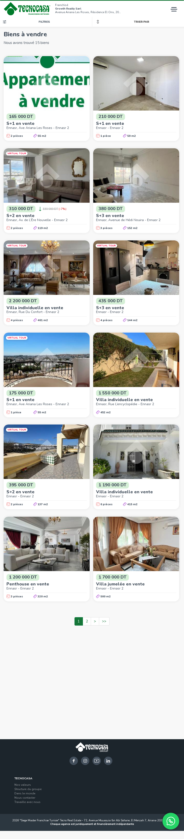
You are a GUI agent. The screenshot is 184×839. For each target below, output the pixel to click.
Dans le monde (24, 793)
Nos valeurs (22, 785)
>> (104, 621)
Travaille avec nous (27, 802)
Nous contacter (24, 798)
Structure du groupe (28, 789)
